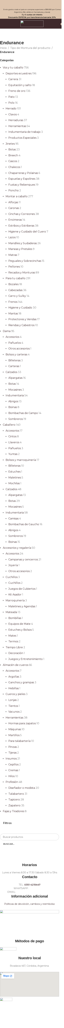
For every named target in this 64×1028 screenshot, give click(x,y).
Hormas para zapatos (22, 723)
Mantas (13, 313)
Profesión (12, 782)
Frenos (12, 301)
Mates (12, 635)
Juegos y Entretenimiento (25, 659)
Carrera (13, 79)
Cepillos (13, 764)
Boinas (12, 407)
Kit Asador (14, 594)
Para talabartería (19, 741)
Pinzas (12, 746)
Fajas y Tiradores (13, 811)
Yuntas (12, 454)
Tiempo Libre (14, 647)
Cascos (12, 161)
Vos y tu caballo (13, 67)
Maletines (14, 477)
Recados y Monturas (21, 272)
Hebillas (13, 688)
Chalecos (14, 167)
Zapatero (14, 805)
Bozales (13, 284)
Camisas (13, 518)
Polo (11, 102)
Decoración (15, 653)
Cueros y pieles (15, 694)
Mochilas (14, 483)
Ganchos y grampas (21, 682)
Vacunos (14, 711)
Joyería (13, 565)
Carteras (13, 366)
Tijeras (12, 752)
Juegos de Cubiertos (21, 588)
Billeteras (14, 360)
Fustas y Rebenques (21, 184)
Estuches (14, 471)
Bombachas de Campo (23, 413)
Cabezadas (15, 290)
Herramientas (17, 126)
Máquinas (14, 729)
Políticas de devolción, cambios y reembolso (29, 903)
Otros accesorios (19, 348)
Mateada (11, 612)
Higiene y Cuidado (20, 307)
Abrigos (13, 401)
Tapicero (14, 799)
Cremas (13, 770)
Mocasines (15, 389)
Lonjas (12, 700)
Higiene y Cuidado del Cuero (27, 231)
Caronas (13, 208)
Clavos (12, 114)
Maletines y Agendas (21, 606)
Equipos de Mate (19, 623)
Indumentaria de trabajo (24, 131)
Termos (13, 641)
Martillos (14, 735)
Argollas (13, 676)
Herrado (11, 108)
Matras (12, 255)
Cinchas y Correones (21, 214)
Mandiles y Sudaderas (22, 243)
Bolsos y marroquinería (21, 460)
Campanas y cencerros (23, 559)
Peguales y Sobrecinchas (24, 260)
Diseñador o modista (21, 787)
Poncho (13, 190)
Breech (13, 155)
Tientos (13, 705)
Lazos (12, 237)
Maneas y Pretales (20, 249)
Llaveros (13, 442)
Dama (7, 331)
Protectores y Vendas (22, 319)
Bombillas (14, 618)
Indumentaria (15, 395)
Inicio (3, 48)
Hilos (11, 776)
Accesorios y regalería (17, 547)
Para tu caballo (15, 278)
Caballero (9, 424)
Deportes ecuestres (19, 73)
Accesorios (12, 336)
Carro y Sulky (17, 295)
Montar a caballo (17, 196)
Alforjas (13, 202)
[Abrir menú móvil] (4, 23)
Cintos (12, 436)
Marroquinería (15, 600)
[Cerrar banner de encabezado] (4, 4)
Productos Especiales (22, 137)
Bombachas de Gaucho (23, 524)
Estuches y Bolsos (20, 629)
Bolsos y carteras (16, 354)
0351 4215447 (32, 884)
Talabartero (16, 793)
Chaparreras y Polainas (23, 173)
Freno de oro (16, 90)
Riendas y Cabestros (21, 325)
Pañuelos (14, 342)
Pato (11, 96)
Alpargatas (15, 377)
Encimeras (15, 219)
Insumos (11, 758)
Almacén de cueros (15, 665)
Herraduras (15, 120)
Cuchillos (12, 577)
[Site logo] (32, 23)
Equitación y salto (20, 85)
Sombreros (15, 419)
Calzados (11, 372)
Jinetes (10, 143)
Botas (12, 149)
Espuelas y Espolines (21, 178)
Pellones (14, 266)
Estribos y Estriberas (21, 225)
